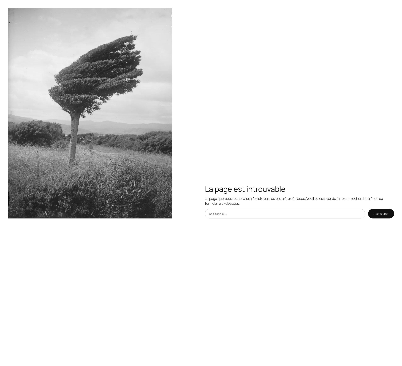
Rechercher (381, 213)
